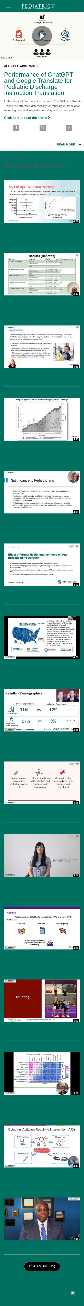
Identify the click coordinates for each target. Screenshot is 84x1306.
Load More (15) (43, 1266)
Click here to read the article (26, 118)
